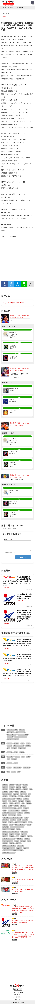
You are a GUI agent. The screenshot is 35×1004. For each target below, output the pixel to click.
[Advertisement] (17, 260)
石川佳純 (25, 784)
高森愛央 (12, 843)
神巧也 (19, 808)
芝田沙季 (27, 796)
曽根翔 (19, 820)
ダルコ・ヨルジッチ (8, 841)
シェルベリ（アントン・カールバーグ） (12, 817)
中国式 (28, 756)
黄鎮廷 (4, 822)
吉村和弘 (27, 801)
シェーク (17, 756)
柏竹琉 (11, 834)
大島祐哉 (5, 803)
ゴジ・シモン (12, 815)
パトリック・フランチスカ (9, 808)
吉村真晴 (5, 796)
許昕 (29, 794)
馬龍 (31, 789)
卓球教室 (22, 752)
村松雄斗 (19, 798)
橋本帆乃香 (23, 794)
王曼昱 (14, 801)
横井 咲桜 (23, 806)
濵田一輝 (25, 820)
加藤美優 (29, 803)
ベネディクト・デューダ (9, 848)
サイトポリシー (17, 994)
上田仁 (4, 806)
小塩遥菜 (16, 806)
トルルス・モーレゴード (9, 838)
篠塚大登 (16, 794)
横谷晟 (4, 815)
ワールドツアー (17, 767)
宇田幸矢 (18, 789)
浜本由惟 (23, 841)
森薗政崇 (23, 791)
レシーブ (9, 746)
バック (22, 743)
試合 (8, 748)
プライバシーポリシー (17, 992)
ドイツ (13, 771)
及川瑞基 (20, 796)
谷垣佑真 (30, 836)
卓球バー (9, 752)
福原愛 (29, 841)
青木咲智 (5, 843)
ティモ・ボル (13, 796)
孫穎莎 (4, 801)
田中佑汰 (21, 801)
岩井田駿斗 (20, 838)
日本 (19, 771)
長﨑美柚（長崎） (7, 794)
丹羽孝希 (25, 789)
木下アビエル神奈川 (23, 734)
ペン (23, 756)
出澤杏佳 (5, 834)
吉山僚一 (26, 808)
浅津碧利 (26, 848)
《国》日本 (4, 16)
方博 (17, 836)
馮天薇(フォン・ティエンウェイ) (11, 831)
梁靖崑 (18, 829)
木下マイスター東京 (12, 730)
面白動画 (14, 748)
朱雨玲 (10, 806)
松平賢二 (23, 836)
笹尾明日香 (24, 810)
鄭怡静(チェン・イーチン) (9, 845)
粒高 (8, 759)
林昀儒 (11, 824)
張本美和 (5, 787)
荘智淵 (29, 824)
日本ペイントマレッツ (12, 739)
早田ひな (18, 784)
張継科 (19, 815)
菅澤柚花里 (5, 827)
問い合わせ (17, 999)
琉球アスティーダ (11, 734)
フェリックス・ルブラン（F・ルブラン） (13, 850)
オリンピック (22, 748)
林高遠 (4, 810)
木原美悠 (5, 791)
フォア (28, 743)
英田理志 (18, 843)
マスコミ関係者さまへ (17, 997)
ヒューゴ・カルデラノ (14, 810)
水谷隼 (24, 787)
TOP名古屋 (10, 737)
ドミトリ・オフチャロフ (9, 798)
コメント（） (8, 539)
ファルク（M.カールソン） (17, 827)
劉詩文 (11, 803)
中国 (8, 771)
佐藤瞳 (16, 791)
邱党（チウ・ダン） (20, 824)
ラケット (9, 763)
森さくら (13, 820)
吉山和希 (11, 822)
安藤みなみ (5, 820)
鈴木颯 (16, 841)
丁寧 (10, 801)
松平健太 (17, 803)
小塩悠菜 (17, 834)
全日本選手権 (27, 767)
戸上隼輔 (18, 787)
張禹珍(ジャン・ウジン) (8, 829)
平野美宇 (12, 787)
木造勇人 (26, 798)
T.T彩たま (21, 730)
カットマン (10, 756)
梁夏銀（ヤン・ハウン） (9, 853)
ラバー (15, 763)
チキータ (16, 743)
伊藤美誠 (12, 784)
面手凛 (30, 822)
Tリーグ (9, 767)
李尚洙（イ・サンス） (20, 822)
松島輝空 (5, 789)
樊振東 (11, 791)
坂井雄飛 (24, 834)
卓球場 (15, 752)
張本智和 (5, 784)
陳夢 (23, 803)
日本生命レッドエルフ (20, 737)
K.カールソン (24, 831)
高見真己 (27, 838)
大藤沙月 (12, 789)
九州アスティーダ (20, 732)
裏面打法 (28, 746)
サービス (9, 743)
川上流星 (5, 824)
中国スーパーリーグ (19, 746)
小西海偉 (12, 836)
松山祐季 (19, 848)
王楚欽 (26, 817)
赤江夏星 (27, 813)
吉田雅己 (5, 836)
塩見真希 (20, 813)
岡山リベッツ (10, 732)
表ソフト (14, 759)
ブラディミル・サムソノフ (9, 813)
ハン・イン (20, 845)
